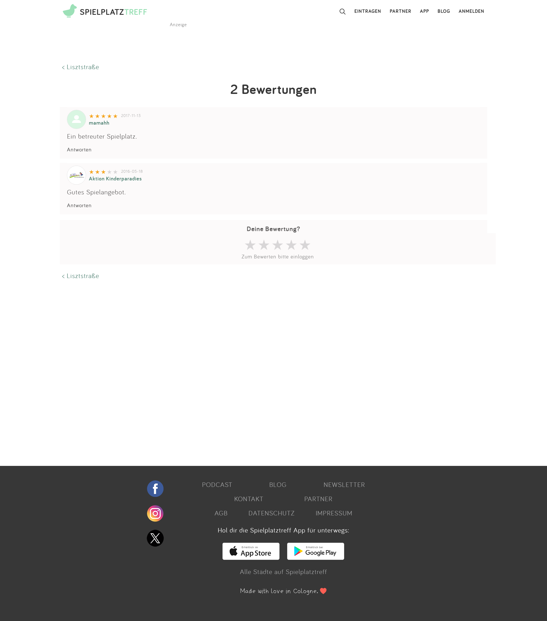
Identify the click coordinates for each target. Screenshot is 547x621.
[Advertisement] (231, 372)
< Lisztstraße (80, 66)
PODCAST (217, 484)
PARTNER (400, 11)
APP (424, 11)
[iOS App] (251, 557)
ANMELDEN (471, 11)
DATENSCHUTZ (271, 513)
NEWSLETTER (344, 484)
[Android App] (315, 557)
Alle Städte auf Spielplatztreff (283, 571)
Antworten (79, 149)
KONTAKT (249, 498)
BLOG (444, 11)
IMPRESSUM (334, 513)
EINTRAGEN (367, 11)
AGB (221, 513)
